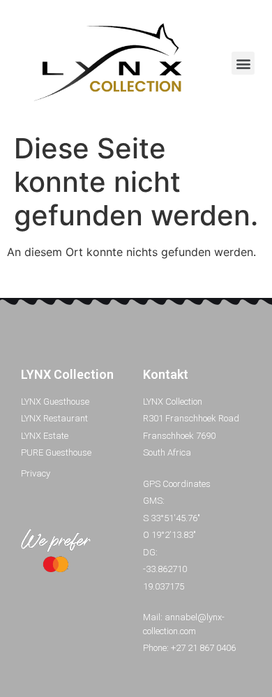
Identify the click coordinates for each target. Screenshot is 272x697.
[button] (243, 63)
